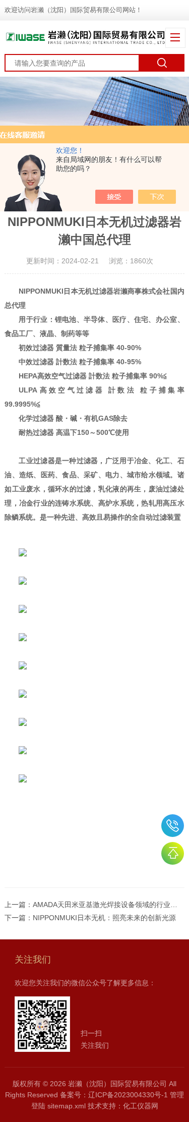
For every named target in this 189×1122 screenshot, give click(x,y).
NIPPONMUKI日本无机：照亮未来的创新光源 (104, 918)
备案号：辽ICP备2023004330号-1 (114, 1095)
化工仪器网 (140, 1106)
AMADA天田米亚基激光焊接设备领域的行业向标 (108, 905)
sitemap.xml (66, 1106)
